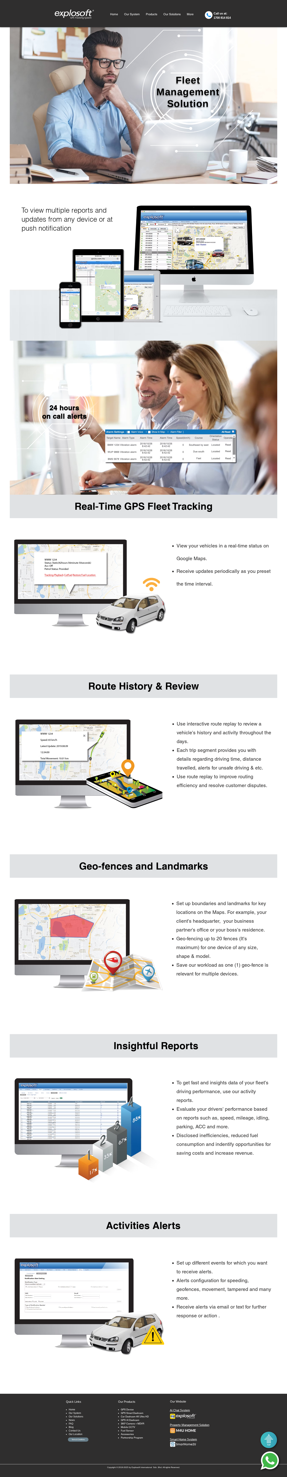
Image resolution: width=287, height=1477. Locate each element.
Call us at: (220, 13)
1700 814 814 (222, 17)
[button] (151, 14)
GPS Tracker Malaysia (124, 1470)
